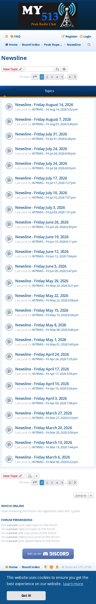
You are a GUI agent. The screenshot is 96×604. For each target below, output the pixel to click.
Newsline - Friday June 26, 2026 (42, 222)
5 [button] (62, 77)
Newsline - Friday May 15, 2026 (41, 310)
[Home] (48, 15)
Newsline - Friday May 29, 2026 (41, 280)
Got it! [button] (26, 595)
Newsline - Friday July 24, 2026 (41, 148)
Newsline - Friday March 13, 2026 (43, 442)
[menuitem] (15, 36)
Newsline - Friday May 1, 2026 (40, 339)
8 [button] (70, 77)
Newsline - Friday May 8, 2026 (40, 325)
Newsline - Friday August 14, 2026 (44, 104)
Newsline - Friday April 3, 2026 (41, 398)
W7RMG (37, 109)
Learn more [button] (73, 583)
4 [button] (57, 77)
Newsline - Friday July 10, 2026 (41, 192)
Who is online (12, 506)
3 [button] (52, 77)
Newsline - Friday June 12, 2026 (42, 251)
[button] (34, 77)
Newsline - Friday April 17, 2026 (42, 369)
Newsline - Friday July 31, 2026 (41, 134)
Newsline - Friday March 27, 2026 (43, 413)
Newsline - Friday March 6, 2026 (42, 457)
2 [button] (47, 77)
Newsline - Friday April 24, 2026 (42, 354)
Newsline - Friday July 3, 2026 (40, 207)
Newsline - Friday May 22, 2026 (41, 295)
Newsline (14, 58)
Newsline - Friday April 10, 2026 (42, 383)
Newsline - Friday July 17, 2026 (41, 178)
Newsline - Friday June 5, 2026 (40, 266)
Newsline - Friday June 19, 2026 (42, 236)
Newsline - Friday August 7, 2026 (43, 119)
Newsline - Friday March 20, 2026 (43, 427)
